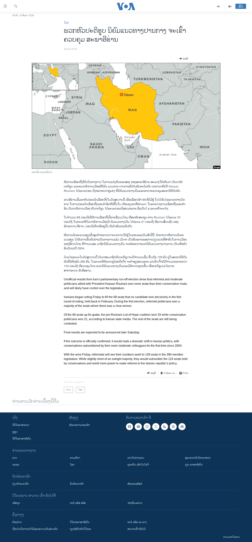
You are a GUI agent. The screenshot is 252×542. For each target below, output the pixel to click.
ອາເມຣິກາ (75, 458)
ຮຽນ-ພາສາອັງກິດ (194, 465)
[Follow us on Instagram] (147, 426)
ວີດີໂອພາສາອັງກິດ (21, 439)
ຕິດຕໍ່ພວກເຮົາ (77, 484)
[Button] (183, 58)
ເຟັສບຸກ (16, 503)
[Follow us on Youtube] (138, 426)
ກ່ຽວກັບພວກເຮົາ (20, 484)
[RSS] (164, 426)
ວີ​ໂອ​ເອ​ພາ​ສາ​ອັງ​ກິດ (79, 522)
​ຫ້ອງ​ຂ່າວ (17, 522)
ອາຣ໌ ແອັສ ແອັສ (78, 503)
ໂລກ (66, 22)
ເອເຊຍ (15, 465)
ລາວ (14, 458)
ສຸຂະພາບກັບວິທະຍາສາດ (197, 458)
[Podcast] (173, 426)
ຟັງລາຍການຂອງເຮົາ (79, 425)
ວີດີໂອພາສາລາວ (20, 425)
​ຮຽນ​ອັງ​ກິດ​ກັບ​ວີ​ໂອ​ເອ (80, 529)
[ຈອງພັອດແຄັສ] (181, 426)
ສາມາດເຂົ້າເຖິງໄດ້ (136, 529)
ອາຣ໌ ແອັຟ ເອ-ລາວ (137, 522)
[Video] (229, 6)
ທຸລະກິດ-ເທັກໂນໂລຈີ (138, 465)
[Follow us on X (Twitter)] (155, 426)
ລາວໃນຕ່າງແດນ (135, 458)
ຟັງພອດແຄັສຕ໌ (134, 484)
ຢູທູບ (15, 432)
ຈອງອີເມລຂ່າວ (134, 503)
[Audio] (218, 6)
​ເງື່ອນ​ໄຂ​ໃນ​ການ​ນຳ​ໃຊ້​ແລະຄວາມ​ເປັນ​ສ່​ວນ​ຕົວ (35, 529)
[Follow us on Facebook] (129, 426)
